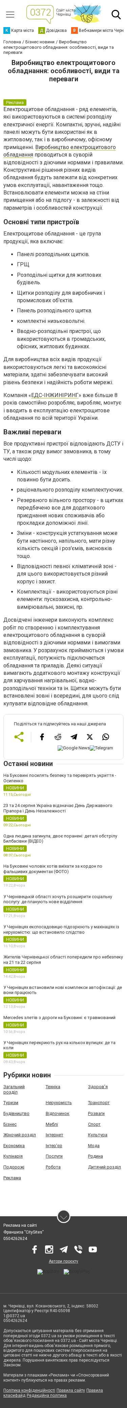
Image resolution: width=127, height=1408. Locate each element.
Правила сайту (71, 1390)
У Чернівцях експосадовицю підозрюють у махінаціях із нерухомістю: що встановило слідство (61, 929)
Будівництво (16, 1113)
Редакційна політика (47, 1395)
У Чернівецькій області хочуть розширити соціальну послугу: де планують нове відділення (57, 899)
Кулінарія (13, 1156)
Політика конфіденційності (29, 1390)
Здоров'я (98, 1086)
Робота (53, 1166)
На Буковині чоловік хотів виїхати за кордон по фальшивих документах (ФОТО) (52, 869)
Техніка (53, 1086)
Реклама (12, 1177)
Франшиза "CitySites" (23, 1232)
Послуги (54, 1156)
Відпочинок (57, 1113)
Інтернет (54, 1134)
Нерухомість (59, 1102)
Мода (94, 1145)
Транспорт (99, 1102)
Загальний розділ (14, 1089)
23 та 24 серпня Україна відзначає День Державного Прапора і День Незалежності (57, 808)
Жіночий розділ (19, 1134)
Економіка (14, 1145)
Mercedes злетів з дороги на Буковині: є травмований (59, 1017)
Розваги (96, 1113)
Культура (97, 1134)
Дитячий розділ (104, 1166)
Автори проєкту (63, 1261)
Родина (95, 1156)
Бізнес (10, 1124)
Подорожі (13, 1166)
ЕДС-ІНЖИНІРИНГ (55, 395)
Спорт (94, 1124)
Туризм (10, 1102)
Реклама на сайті (20, 1225)
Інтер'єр (54, 1145)
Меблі (52, 1124)
